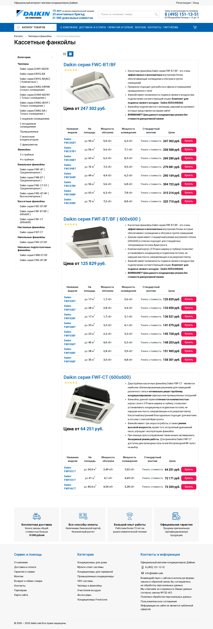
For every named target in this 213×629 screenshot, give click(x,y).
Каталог (18, 36)
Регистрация (183, 3)
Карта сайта (21, 594)
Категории (24, 57)
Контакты (19, 585)
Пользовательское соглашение (159, 601)
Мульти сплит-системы (90, 567)
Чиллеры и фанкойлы (40, 36)
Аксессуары (84, 594)
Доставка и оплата (25, 567)
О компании (21, 562)
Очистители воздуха (89, 590)
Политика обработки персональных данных (166, 596)
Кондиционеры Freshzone (92, 599)
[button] (195, 27)
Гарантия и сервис (24, 571)
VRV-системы (85, 581)
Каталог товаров (33, 27)
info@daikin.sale (154, 573)
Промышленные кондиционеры (95, 576)
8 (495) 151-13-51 (182, 14)
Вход (196, 3)
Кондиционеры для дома (92, 562)
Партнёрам (20, 590)
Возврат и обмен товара (28, 581)
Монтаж (18, 576)
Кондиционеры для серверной (95, 571)
